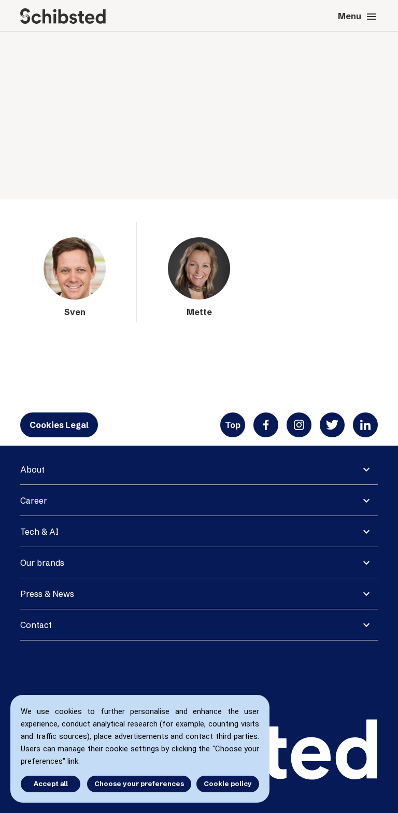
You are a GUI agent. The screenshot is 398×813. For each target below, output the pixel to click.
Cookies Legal (59, 425)
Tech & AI (39, 531)
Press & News (47, 594)
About (32, 469)
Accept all (51, 783)
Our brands (42, 563)
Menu (358, 16)
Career (33, 500)
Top (232, 425)
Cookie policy (228, 783)
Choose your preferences (139, 783)
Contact (36, 625)
